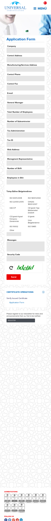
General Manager (15, 102)
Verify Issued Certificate (17, 298)
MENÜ (42, 8)
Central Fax (12, 84)
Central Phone (13, 74)
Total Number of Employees (20, 112)
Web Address (13, 149)
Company (11, 46)
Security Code (13, 254)
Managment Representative (20, 159)
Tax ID (10, 140)
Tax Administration (16, 131)
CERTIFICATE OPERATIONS (20, 292)
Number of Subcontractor (18, 121)
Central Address (14, 55)
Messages (11, 240)
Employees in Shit (15, 178)
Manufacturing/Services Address (22, 65)
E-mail (10, 93)
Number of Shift (14, 168)
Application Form (16, 302)
